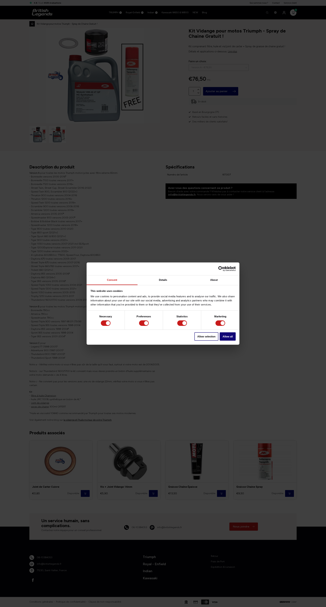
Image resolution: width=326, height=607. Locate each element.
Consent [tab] (112, 279)
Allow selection (206, 336)
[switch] (144, 323)
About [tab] (214, 279)
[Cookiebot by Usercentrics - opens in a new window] (221, 268)
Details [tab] (163, 279)
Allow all (228, 336)
